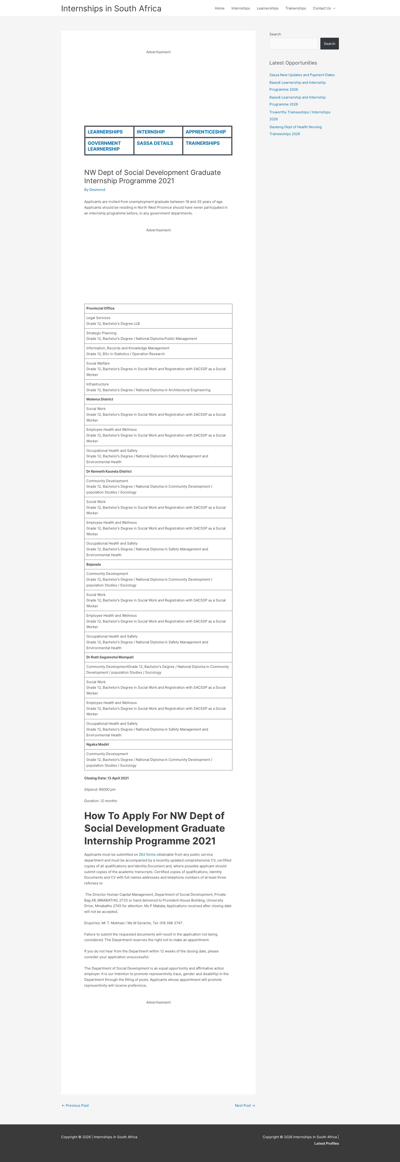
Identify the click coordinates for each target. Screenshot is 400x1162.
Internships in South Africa (111, 8)
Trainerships (295, 8)
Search (275, 34)
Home (220, 8)
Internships (240, 8)
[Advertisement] (158, 87)
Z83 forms (148, 854)
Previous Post (75, 1105)
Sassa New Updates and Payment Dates (302, 75)
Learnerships (267, 8)
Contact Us (322, 8)
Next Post (245, 1105)
